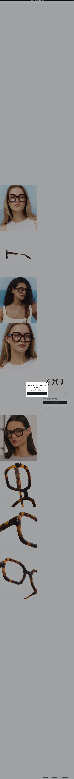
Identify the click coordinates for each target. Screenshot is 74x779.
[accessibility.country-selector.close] (47, 383)
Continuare (37, 393)
